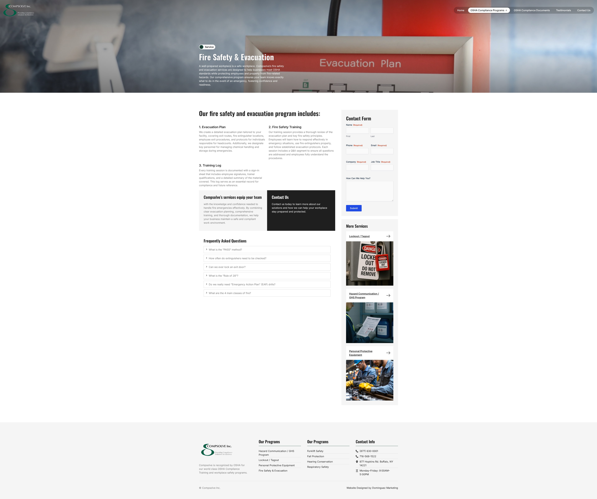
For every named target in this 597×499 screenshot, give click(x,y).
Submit (354, 208)
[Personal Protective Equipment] (388, 353)
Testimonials (563, 10)
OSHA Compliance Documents (532, 10)
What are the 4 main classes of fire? (230, 293)
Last (373, 136)
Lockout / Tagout (359, 236)
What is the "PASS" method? (225, 249)
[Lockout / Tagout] (388, 236)
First (348, 136)
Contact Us (583, 10)
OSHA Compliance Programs (487, 10)
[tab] (267, 249)
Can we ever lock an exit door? (227, 267)
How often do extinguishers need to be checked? (237, 258)
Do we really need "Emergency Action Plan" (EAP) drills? (242, 284)
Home (460, 10)
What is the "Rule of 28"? (223, 275)
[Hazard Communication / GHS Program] (388, 295)
